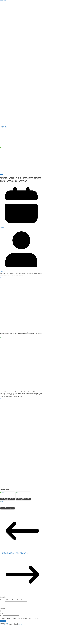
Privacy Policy (5, 127)
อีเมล (1, 613)
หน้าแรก (4, 126)
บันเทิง (1, 174)
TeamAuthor (2, 271)
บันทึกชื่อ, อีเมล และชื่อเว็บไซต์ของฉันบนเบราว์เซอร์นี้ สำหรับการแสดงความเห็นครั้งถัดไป (20, 618)
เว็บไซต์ (1, 616)
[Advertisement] (30, 137)
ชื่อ (1, 611)
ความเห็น (2, 608)
